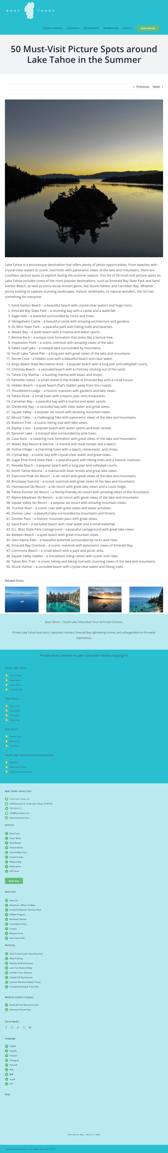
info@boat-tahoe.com (19, 813)
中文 (12, 1069)
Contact (13, 928)
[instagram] (12, 1027)
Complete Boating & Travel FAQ (24, 986)
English (13, 1046)
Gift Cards (14, 871)
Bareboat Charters (18, 919)
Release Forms (16, 933)
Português (14, 1060)
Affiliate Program (17, 914)
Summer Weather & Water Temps (25, 982)
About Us (14, 900)
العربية (12, 1079)
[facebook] (6, 1027)
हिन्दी (11, 1074)
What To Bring (16, 958)
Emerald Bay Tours (18, 852)
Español (13, 1050)
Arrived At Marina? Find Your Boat (25, 909)
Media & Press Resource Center (24, 1004)
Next (156, 86)
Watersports (15, 866)
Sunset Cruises (16, 857)
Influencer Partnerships (20, 1009)
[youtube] (30, 1027)
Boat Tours (15, 833)
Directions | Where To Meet (22, 905)
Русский (13, 1064)
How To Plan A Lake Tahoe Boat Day (26, 953)
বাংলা (11, 1083)
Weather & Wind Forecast (21, 963)
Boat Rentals (15, 842)
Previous (142, 86)
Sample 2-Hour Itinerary (21, 972)
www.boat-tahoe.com (19, 817)
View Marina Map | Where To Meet (84, 1134)
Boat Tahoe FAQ (17, 938)
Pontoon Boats (16, 847)
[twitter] (24, 1027)
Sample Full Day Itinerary (21, 977)
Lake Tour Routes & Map (21, 967)
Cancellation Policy (18, 924)
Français (13, 1055)
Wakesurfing (15, 861)
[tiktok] (18, 1027)
